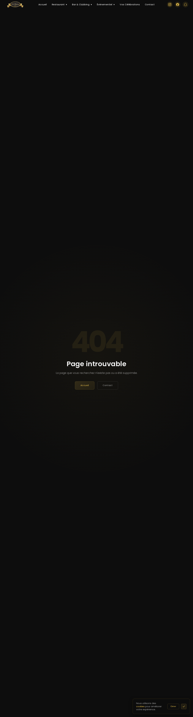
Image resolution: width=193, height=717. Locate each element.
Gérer (173, 706)
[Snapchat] (185, 4)
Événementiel (106, 4)
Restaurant (59, 4)
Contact (150, 4)
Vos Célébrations (130, 4)
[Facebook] (177, 4)
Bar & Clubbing (82, 4)
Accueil (42, 4)
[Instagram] (169, 4)
